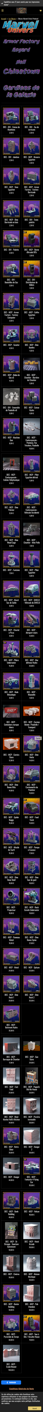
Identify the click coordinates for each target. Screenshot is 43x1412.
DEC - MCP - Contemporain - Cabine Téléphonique (11, 477)
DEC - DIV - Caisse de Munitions (11, 128)
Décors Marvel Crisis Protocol (28, 18)
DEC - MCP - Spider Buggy (11, 818)
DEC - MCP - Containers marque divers (11, 725)
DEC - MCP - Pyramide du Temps (11, 1335)
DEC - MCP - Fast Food (11, 1088)
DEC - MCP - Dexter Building (11, 1305)
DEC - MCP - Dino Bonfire (31, 346)
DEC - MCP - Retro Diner (11, 1148)
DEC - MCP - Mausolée (31, 693)
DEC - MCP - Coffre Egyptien (31, 313)
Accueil (3, 18)
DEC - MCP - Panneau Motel (11, 938)
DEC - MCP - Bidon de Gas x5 (11, 376)
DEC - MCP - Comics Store (11, 756)
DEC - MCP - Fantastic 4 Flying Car (32, 1179)
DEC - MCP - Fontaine (11, 570)
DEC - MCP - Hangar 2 (32, 1148)
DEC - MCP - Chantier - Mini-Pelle (32, 541)
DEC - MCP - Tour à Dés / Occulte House (32, 1335)
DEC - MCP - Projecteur (11, 908)
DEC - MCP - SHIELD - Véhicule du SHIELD (32, 601)
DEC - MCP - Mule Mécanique (11, 693)
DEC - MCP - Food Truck (32, 818)
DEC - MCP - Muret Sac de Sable (11, 601)
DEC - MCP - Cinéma (11, 1274)
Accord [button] (35, 1408)
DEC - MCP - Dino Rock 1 (11, 996)
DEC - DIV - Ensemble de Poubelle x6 (11, 408)
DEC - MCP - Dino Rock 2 (31, 996)
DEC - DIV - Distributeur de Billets (31, 282)
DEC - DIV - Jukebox (11, 157)
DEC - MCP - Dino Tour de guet (31, 878)
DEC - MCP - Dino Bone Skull (11, 878)
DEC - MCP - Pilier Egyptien (32, 571)
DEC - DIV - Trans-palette (32, 221)
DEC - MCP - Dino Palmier (11, 508)
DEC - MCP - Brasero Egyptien (32, 158)
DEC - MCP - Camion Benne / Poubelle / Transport (32, 725)
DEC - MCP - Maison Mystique (31, 1275)
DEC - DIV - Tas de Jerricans (32, 128)
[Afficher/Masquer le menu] (2, 10)
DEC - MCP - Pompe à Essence (31, 848)
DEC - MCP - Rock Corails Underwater (31, 908)
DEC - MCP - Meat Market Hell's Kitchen (11, 1118)
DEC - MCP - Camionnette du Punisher (32, 787)
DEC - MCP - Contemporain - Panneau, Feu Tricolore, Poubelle (32, 441)
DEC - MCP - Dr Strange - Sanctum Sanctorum (11, 1244)
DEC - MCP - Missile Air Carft (11, 848)
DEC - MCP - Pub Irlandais (31, 1305)
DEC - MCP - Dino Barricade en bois (11, 221)
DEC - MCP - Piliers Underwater (11, 661)
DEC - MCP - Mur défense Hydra (31, 661)
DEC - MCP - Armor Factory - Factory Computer (11, 315)
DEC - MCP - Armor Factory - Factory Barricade (31, 190)
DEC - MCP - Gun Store (31, 1058)
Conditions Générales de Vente (21, 1388)
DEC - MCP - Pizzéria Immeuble (32, 1118)
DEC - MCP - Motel (11, 967)
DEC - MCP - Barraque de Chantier (11, 1058)
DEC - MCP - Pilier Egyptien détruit (32, 476)
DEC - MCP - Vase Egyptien (11, 188)
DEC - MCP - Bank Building (11, 1212)
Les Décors (12, 18)
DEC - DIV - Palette (11, 249)
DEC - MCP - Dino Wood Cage (11, 541)
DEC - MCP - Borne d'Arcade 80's (31, 251)
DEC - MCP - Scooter (11, 345)
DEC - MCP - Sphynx (32, 967)
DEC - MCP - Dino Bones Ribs (11, 786)
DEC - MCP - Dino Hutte (31, 756)
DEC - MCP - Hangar (11, 1177)
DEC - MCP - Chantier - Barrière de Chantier (31, 377)
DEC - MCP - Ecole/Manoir (11, 1365)
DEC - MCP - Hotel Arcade (32, 1242)
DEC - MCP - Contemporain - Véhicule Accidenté (31, 510)
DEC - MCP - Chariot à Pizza (11, 631)
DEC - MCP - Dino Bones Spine (31, 938)
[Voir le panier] (40, 10)
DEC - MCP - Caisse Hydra (31, 408)
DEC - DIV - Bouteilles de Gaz (11, 281)
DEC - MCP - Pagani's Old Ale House (32, 1088)
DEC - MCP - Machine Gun (11, 438)
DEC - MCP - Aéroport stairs (31, 631)
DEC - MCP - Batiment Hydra (11, 1026)
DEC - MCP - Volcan (31, 1211)
